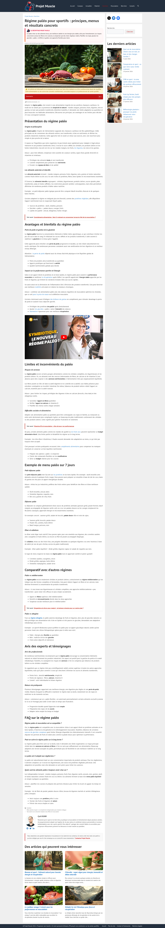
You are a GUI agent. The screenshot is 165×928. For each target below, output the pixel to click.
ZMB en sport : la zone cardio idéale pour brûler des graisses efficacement (132, 81)
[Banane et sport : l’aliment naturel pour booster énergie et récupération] (44, 860)
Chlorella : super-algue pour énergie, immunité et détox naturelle (84, 873)
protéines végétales (82, 198)
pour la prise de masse (41, 294)
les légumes (78, 148)
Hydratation (34, 311)
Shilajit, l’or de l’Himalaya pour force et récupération (80, 908)
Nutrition (105, 6)
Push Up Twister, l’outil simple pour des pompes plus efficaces (131, 96)
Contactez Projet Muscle (82, 838)
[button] (138, 6)
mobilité (38, 287)
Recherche (111, 28)
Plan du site (111, 926)
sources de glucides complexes (36, 732)
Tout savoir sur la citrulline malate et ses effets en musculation (43, 812)
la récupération (47, 277)
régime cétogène (36, 618)
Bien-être (124, 6)
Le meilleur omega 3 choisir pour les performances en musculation (39, 908)
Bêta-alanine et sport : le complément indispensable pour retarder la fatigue (46, 810)
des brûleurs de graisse (58, 299)
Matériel (97, 6)
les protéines (58, 475)
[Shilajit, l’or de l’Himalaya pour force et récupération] (84, 895)
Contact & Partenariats (123, 926)
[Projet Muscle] (30, 6)
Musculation (114, 6)
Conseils (132, 6)
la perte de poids (39, 253)
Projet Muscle (45, 6)
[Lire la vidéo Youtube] (64, 337)
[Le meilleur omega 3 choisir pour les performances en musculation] (44, 895)
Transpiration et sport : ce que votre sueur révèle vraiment (132, 66)
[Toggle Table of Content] (99, 96)
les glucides (39, 309)
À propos (80, 6)
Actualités (89, 6)
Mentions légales (137, 926)
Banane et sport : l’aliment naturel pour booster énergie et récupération (43, 873)
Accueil (72, 6)
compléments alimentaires (70, 446)
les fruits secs (76, 432)
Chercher (130, 32)
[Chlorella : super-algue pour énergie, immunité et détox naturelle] (84, 860)
